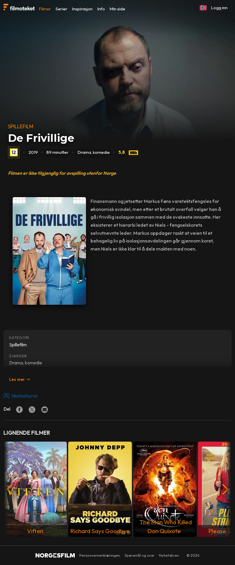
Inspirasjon (82, 8)
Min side (117, 8)
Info (101, 8)
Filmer (45, 8)
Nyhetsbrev (169, 555)
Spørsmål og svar (139, 555)
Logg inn (219, 7)
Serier (61, 8)
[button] (203, 7)
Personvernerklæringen (99, 555)
